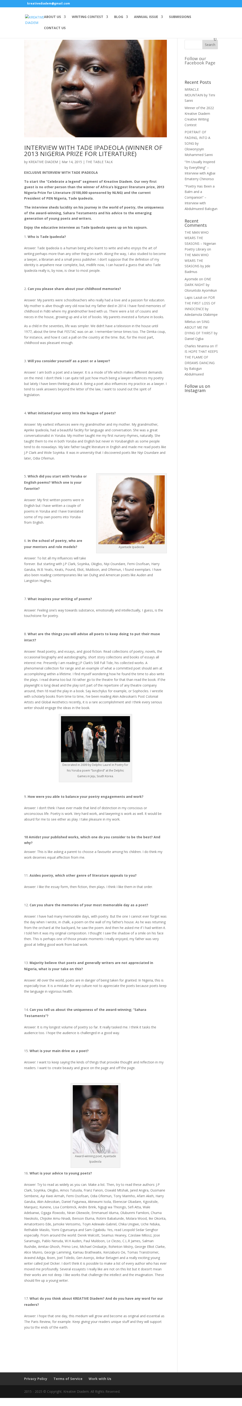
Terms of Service (67, 1378)
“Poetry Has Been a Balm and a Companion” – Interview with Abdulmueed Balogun (201, 197)
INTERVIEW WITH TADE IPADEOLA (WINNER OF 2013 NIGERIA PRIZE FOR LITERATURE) (93, 150)
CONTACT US (55, 28)
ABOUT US (52, 17)
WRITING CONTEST (87, 17)
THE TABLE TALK (99, 162)
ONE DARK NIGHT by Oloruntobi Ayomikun (201, 285)
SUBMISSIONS (180, 17)
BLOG (118, 17)
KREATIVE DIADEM (43, 162)
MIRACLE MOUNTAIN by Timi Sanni (200, 95)
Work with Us (100, 1378)
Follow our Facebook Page (200, 61)
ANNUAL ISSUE (146, 17)
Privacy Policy (35, 1378)
